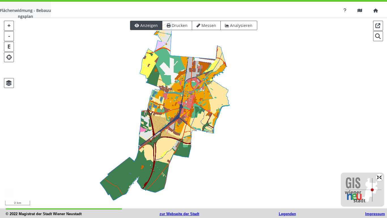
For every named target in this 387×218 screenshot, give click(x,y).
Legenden (287, 214)
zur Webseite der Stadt (179, 214)
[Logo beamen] (379, 177)
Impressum (375, 214)
